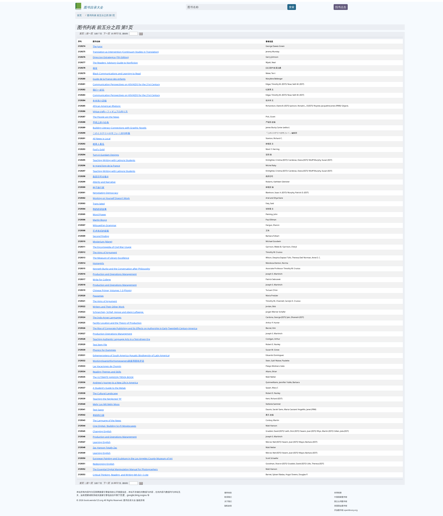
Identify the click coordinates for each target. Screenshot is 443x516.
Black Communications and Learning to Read (117, 73)
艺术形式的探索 (101, 230)
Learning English (101, 442)
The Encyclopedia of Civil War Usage (112, 247)
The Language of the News (107, 420)
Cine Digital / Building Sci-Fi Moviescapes (114, 426)
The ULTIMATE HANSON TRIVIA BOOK (113, 377)
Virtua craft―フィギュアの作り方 (110, 111)
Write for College (102, 279)
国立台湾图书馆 (340, 501)
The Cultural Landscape (105, 393)
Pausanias (98, 295)
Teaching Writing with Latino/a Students (114, 160)
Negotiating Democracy (105, 192)
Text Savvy (98, 409)
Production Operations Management (112, 333)
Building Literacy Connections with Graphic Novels (119, 127)
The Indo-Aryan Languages (107, 317)
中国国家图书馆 (340, 497)
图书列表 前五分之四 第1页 (101, 15)
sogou (143, 495)
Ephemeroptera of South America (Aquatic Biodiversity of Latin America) (131, 355)
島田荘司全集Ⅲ (100, 176)
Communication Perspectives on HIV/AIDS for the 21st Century (126, 84)
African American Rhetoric (107, 106)
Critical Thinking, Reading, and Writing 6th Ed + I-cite (120, 474)
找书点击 (340, 7)
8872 (116, 33)
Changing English (102, 431)
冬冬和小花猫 (100, 100)
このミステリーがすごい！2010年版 (111, 133)
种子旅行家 (98, 187)
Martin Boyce (100, 219)
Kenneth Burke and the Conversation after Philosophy (121, 268)
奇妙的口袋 (98, 415)
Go (141, 34)
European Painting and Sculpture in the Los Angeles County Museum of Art (132, 458)
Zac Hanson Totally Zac (105, 447)
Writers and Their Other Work (108, 306)
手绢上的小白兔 (101, 122)
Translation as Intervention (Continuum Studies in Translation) (126, 51)
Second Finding (101, 236)
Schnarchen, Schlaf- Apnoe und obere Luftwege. (118, 312)
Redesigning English (103, 463)
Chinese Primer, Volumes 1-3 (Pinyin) (112, 290)
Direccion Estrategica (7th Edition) (111, 57)
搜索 (291, 7)
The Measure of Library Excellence (111, 257)
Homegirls (98, 263)
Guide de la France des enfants (109, 79)
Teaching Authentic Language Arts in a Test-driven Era (121, 339)
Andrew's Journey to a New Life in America (115, 382)
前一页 (89, 33)
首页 (79, 15)
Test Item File (100, 344)
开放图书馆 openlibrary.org (346, 510)
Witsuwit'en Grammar (104, 225)
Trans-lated (99, 203)
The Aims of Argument (105, 252)
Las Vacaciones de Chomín (107, 366)
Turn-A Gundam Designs (106, 154)
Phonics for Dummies (104, 350)
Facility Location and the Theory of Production (117, 323)
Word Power (99, 214)
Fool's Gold (99, 149)
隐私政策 (228, 505)
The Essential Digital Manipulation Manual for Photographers (125, 469)
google (130, 495)
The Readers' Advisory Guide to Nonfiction (115, 62)
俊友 (95, 68)
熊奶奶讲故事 (100, 209)
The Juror (97, 46)
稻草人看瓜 (98, 144)
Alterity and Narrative (104, 182)
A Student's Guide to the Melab (109, 388)
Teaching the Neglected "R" (107, 398)
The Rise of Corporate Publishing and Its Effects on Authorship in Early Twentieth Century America (145, 328)
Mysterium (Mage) (102, 241)
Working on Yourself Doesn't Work (111, 198)
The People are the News (106, 116)
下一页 (106, 33)
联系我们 (228, 497)
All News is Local (101, 138)
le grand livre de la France (106, 165)
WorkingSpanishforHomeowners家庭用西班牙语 (118, 360)
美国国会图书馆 (340, 505)
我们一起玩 (98, 89)
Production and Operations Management (115, 274)
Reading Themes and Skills (107, 371)
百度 (122, 495)
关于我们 (228, 501)
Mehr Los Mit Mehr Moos (106, 404)
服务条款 (228, 492)
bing (137, 495)
